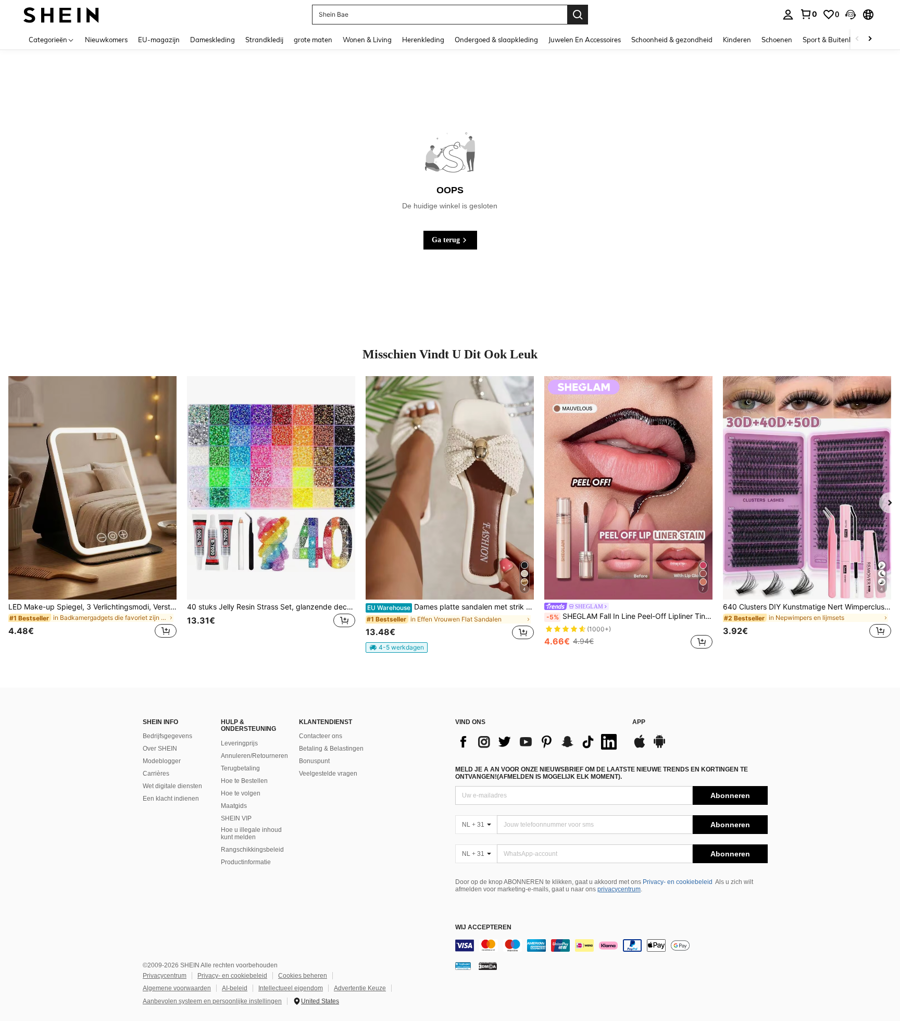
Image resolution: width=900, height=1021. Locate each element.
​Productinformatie (246, 862)
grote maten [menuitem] (313, 39)
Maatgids (234, 806)
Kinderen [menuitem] (737, 39)
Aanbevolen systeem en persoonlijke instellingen (212, 1001)
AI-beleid (234, 988)
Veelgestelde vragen (328, 773)
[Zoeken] (577, 14)
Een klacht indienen (171, 798)
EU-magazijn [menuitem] (159, 39)
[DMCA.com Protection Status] (488, 965)
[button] (850, 14)
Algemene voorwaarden (177, 988)
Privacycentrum (164, 975)
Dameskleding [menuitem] (212, 39)
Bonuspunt (314, 761)
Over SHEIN (160, 748)
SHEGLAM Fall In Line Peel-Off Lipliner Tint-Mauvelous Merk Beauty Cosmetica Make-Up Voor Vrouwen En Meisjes (629, 616)
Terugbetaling (240, 768)
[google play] (659, 746)
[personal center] (788, 14)
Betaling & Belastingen (331, 748)
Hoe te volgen (240, 793)
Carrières (156, 773)
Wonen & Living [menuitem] (367, 39)
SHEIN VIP (236, 818)
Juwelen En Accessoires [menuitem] (584, 39)
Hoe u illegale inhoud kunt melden (251, 833)
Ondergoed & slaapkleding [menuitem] (496, 39)
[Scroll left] (857, 39)
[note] (397, 647)
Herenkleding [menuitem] (423, 39)
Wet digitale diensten (172, 786)
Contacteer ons (320, 736)
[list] (538, 742)
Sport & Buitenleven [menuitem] (834, 39)
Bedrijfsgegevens (167, 736)
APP (638, 722)
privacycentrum (619, 889)
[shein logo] (61, 14)
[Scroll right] (869, 39)
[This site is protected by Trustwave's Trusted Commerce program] (463, 965)
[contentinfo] (611, 945)
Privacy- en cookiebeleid (677, 882)
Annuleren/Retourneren (254, 755)
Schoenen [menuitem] (776, 39)
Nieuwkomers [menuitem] (106, 39)
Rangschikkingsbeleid (252, 849)
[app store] (639, 746)
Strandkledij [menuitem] (264, 39)
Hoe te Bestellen (244, 781)
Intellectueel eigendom (290, 988)
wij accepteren (483, 927)
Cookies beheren (302, 975)
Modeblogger (162, 761)
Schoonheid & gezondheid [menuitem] (671, 39)
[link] (808, 14)
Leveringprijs (239, 743)
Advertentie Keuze (360, 988)
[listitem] (92, 513)
